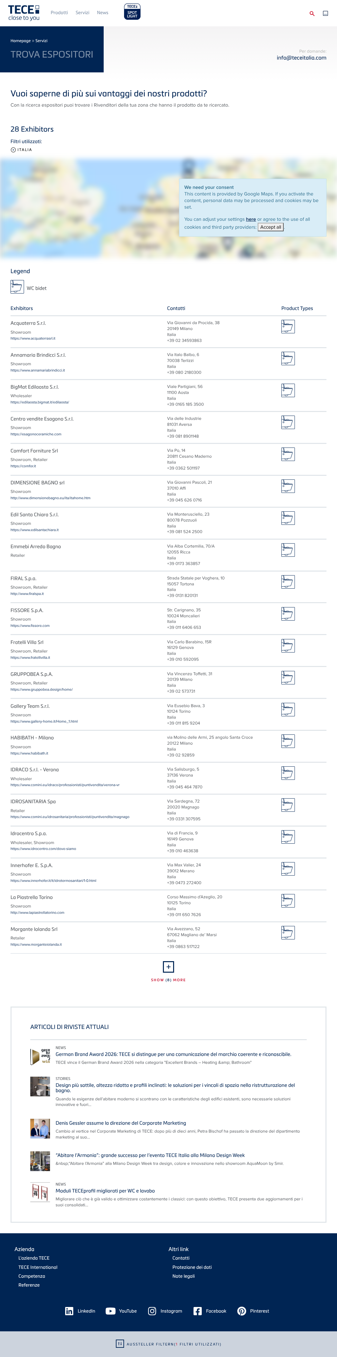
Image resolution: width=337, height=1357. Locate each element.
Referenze (28, 1285)
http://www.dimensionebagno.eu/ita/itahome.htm (51, 497)
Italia (24, 149)
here (251, 219)
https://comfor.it (23, 466)
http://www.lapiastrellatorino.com (38, 912)
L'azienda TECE (33, 1258)
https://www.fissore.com (30, 625)
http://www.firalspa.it (27, 593)
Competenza (31, 1276)
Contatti (181, 1258)
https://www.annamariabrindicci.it (38, 370)
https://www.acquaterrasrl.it (33, 338)
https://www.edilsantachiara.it (35, 529)
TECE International (37, 1267)
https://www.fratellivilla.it (30, 657)
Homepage (21, 40)
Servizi (83, 13)
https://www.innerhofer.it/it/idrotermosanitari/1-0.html (53, 880)
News (103, 13)
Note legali (183, 1276)
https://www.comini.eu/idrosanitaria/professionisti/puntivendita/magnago (70, 816)
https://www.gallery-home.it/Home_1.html (44, 721)
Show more (168, 980)
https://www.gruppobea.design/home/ (42, 689)
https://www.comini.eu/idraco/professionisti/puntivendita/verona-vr (65, 784)
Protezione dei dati (192, 1267)
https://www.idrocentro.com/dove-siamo (43, 848)
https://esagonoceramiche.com (36, 434)
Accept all (270, 226)
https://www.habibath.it (29, 753)
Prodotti (59, 13)
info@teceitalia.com (301, 57)
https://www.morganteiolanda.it (36, 944)
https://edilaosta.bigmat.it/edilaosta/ (40, 402)
